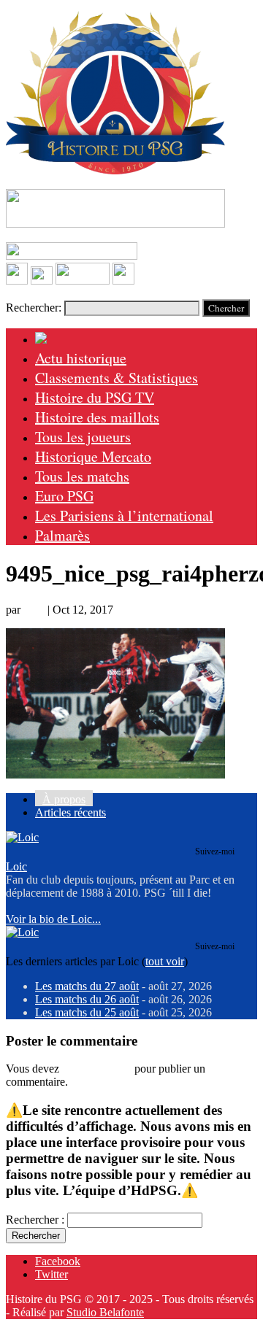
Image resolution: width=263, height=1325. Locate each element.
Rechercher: (33, 307)
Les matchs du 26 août (87, 999)
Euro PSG (64, 496)
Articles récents (70, 812)
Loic (34, 609)
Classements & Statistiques (116, 377)
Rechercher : (35, 1219)
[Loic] (22, 837)
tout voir (164, 961)
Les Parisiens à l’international (124, 515)
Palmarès (62, 535)
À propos (63, 799)
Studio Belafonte (105, 1312)
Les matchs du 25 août (87, 1012)
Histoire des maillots (97, 417)
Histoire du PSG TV (94, 397)
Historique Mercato (93, 456)
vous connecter (97, 1068)
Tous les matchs (82, 476)
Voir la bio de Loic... (53, 919)
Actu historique (80, 358)
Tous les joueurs (83, 437)
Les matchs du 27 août (87, 986)
